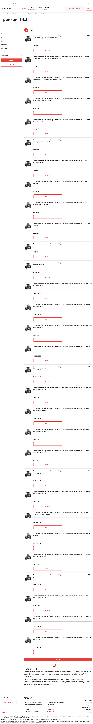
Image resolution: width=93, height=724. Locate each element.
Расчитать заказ (8, 702)
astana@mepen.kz (14, 3)
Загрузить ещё (58, 659)
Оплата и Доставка (33, 9)
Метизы (27, 709)
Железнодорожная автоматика (33, 704)
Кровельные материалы (31, 707)
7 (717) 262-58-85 (25, 3)
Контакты (44, 9)
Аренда (47, 7)
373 (65, 665)
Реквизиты (89, 712)
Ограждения (51, 709)
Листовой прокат (52, 707)
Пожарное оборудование (32, 711)
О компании (31, 7)
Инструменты (51, 704)
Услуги (40, 7)
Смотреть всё (50, 711)
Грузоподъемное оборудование (56, 702)
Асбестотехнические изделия (33, 702)
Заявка (89, 8)
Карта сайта (4, 712)
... (62, 665)
